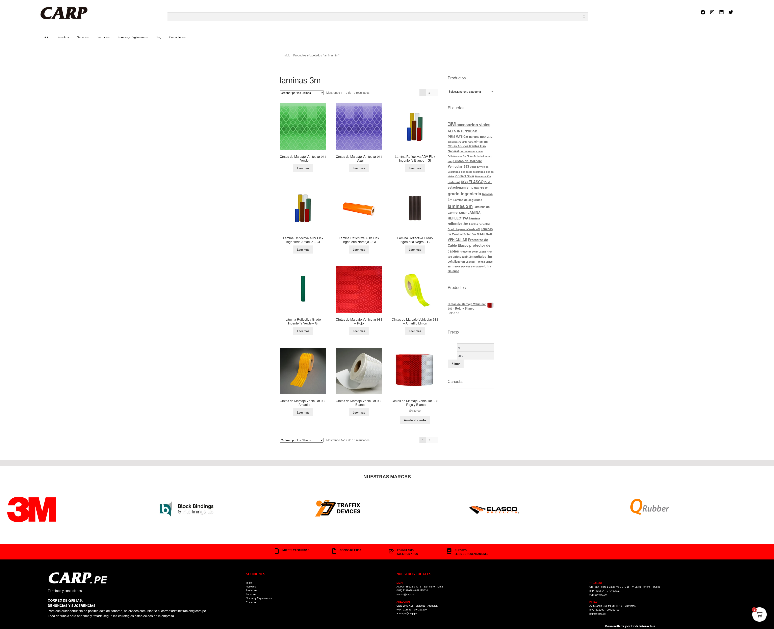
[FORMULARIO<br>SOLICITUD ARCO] (391, 551)
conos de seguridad (473, 172)
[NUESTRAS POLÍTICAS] (276, 551)
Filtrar (456, 364)
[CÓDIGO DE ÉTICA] (334, 551)
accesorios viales (473, 124)
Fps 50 (484, 187)
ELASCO (476, 181)
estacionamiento (460, 187)
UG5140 (479, 266)
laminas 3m (460, 206)
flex (476, 187)
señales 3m (483, 256)
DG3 (464, 181)
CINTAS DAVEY (467, 151)
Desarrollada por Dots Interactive (630, 626)
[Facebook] (702, 12)
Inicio (46, 37)
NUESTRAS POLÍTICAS (295, 550)
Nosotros (63, 37)
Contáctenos (177, 37)
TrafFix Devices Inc (463, 266)
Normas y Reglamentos (133, 37)
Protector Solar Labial (473, 251)
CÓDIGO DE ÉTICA (350, 550)
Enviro (488, 182)
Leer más (303, 168)
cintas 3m (481, 141)
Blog (158, 37)
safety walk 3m (463, 256)
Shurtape (470, 261)
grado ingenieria (464, 193)
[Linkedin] (721, 12)
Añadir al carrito (415, 420)
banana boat (477, 136)
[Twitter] (730, 12)
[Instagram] (712, 12)
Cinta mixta (467, 141)
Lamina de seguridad (467, 200)
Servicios (82, 37)
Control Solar (464, 176)
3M (452, 124)
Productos (103, 37)
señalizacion (456, 261)
